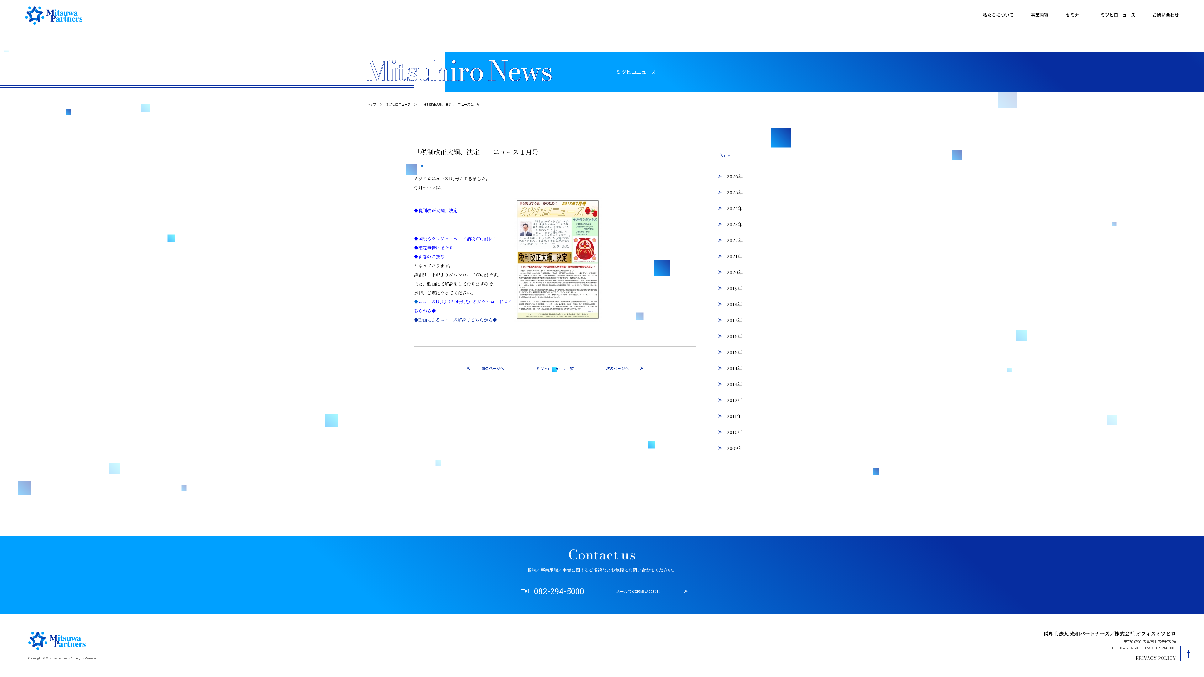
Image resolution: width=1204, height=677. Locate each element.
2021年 (734, 256)
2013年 (734, 384)
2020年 (735, 272)
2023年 (734, 224)
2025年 (735, 192)
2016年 (734, 336)
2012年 (734, 400)
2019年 (734, 288)
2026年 (735, 176)
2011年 (734, 416)
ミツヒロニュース (1118, 15)
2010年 (734, 432)
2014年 (734, 368)
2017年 (734, 320)
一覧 (570, 368)
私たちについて (998, 15)
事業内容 (1039, 15)
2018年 (734, 304)
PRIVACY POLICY (1156, 658)
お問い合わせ (1166, 15)
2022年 (735, 240)
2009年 (735, 448)
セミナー (1074, 15)
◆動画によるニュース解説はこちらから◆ (455, 320)
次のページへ (617, 368)
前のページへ (492, 368)
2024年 (734, 208)
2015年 (734, 352)
